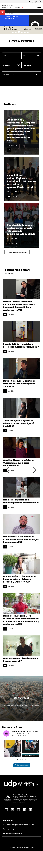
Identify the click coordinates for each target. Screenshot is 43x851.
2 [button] (16, 32)
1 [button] (13, 32)
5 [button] (25, 32)
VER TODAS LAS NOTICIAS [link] (16, 252)
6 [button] (28, 32)
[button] (4, 751)
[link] (2, 12)
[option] (21, 21)
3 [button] (19, 32)
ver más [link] (14, 150)
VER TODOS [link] (10, 274)
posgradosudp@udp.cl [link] (14, 833)
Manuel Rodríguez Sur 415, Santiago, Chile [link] (20, 825)
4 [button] (22, 32)
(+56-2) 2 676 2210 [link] (12, 829)
